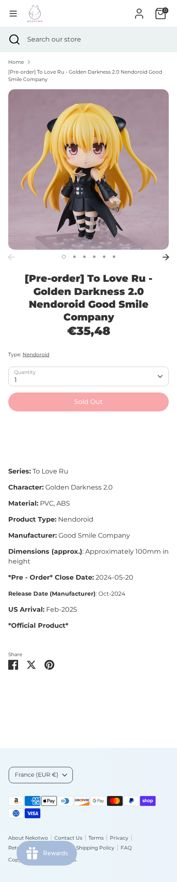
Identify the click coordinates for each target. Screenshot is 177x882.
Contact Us (68, 838)
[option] (88, 169)
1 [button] (64, 257)
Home (16, 62)
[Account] (139, 10)
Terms (96, 838)
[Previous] (11, 257)
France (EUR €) (36, 774)
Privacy (119, 838)
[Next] (166, 257)
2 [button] (74, 256)
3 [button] (84, 256)
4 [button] (94, 256)
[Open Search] (13, 39)
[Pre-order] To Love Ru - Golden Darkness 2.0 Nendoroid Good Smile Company (85, 75)
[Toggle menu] (13, 13)
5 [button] (104, 256)
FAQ (126, 848)
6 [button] (114, 256)
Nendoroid (36, 354)
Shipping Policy (95, 848)
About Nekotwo (28, 838)
